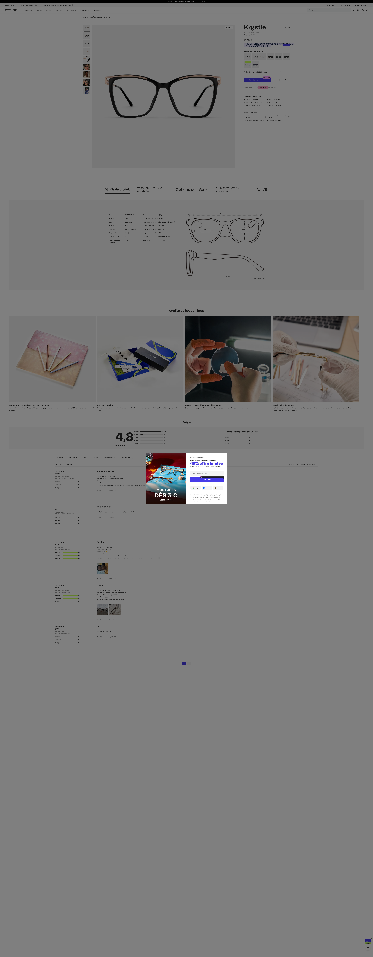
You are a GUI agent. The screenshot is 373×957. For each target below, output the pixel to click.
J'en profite (207, 479)
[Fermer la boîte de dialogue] (225, 455)
